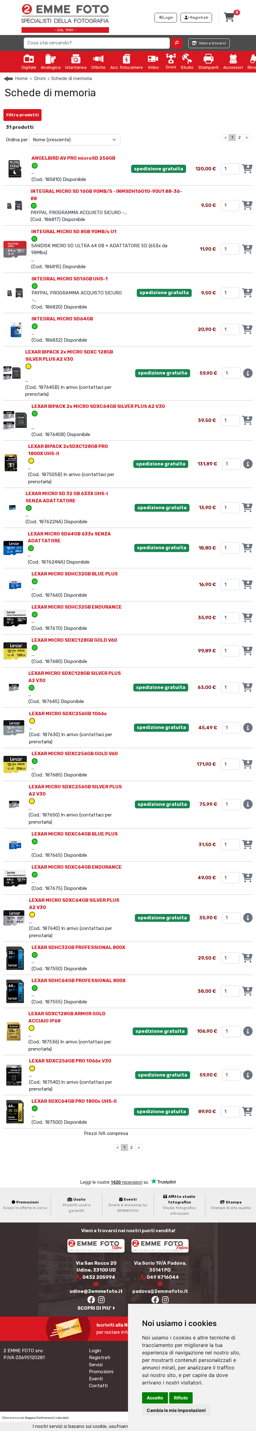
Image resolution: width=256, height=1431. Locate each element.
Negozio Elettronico (38, 1417)
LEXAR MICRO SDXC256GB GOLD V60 (75, 753)
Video (153, 67)
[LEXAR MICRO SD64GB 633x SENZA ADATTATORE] (13, 547)
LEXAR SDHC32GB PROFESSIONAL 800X (78, 947)
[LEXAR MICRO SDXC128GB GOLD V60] (15, 650)
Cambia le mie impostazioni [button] (176, 1410)
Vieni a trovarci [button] (212, 43)
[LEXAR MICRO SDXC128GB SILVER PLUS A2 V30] (13, 687)
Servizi (96, 1365)
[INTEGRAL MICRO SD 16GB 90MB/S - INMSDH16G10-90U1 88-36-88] (14, 205)
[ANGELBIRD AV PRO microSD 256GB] (15, 168)
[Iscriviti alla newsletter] (69, 1328)
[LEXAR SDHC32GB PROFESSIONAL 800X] (15, 958)
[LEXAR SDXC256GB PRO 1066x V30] (13, 1074)
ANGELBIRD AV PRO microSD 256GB (73, 158)
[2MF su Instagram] (101, 1301)
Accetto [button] (155, 1397)
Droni (171, 66)
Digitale (29, 67)
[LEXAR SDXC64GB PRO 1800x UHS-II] (15, 1111)
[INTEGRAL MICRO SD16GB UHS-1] (15, 292)
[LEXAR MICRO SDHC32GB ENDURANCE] (15, 617)
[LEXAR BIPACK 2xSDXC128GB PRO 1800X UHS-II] (13, 464)
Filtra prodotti (22, 115)
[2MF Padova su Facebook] (155, 1301)
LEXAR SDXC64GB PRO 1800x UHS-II (74, 1101)
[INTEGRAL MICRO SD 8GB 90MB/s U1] (14, 249)
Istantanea (75, 67)
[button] (177, 43)
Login (95, 1350)
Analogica (51, 67)
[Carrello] (229, 19)
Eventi (96, 1379)
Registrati (99, 1357)
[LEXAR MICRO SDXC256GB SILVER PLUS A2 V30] (13, 804)
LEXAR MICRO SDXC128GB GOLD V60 (74, 640)
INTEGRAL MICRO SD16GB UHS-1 (70, 279)
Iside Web (61, 1417)
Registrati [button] (198, 17)
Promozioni (101, 1371)
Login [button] (167, 17)
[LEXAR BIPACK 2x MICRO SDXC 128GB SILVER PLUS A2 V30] (12, 373)
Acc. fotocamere (126, 67)
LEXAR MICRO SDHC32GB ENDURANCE (77, 607)
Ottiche (98, 67)
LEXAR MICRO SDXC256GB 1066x (68, 713)
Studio (187, 67)
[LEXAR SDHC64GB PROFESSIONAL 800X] (15, 991)
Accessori (233, 67)
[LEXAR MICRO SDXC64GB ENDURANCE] (15, 877)
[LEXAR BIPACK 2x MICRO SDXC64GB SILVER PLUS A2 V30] (15, 420)
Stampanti (208, 67)
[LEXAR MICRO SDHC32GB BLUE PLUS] (15, 584)
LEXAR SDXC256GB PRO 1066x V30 (70, 1061)
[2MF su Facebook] (91, 1301)
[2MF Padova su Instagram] (165, 1301)
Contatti (98, 1385)
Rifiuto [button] (181, 1397)
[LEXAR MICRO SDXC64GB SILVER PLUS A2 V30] (13, 918)
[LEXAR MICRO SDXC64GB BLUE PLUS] (15, 844)
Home (21, 78)
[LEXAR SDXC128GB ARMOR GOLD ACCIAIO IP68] (13, 1031)
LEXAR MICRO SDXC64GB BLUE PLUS (75, 834)
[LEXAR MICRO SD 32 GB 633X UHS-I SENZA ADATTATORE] (12, 507)
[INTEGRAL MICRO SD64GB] (15, 329)
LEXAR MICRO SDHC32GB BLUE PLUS (75, 574)
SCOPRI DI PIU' (94, 1308)
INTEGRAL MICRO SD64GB (62, 319)
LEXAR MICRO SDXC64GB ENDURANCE (77, 867)
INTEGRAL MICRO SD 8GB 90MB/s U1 (73, 231)
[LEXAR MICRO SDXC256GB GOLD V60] (15, 764)
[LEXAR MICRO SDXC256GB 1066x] (13, 727)
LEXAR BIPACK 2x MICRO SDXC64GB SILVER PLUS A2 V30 (98, 406)
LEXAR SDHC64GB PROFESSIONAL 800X (79, 980)
